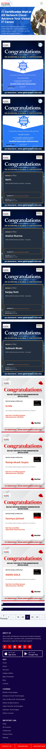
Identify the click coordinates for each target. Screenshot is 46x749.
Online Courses (8, 713)
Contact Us (6, 746)
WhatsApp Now (39, 746)
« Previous (3, 617)
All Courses (7, 727)
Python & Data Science (11, 703)
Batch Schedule (8, 676)
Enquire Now (23, 746)
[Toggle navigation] (41, 3)
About (5, 666)
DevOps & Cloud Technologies (13, 696)
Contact (5, 683)
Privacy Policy (7, 734)
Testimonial (7, 730)
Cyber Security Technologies (13, 706)
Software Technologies (11, 709)
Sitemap (5, 737)
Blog (4, 680)
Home (3, 10)
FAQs (4, 724)
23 (37, 617)
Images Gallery (8, 673)
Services (6, 670)
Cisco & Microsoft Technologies (14, 699)
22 (32, 617)
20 (23, 617)
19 (18, 617)
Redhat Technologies (10, 692)
